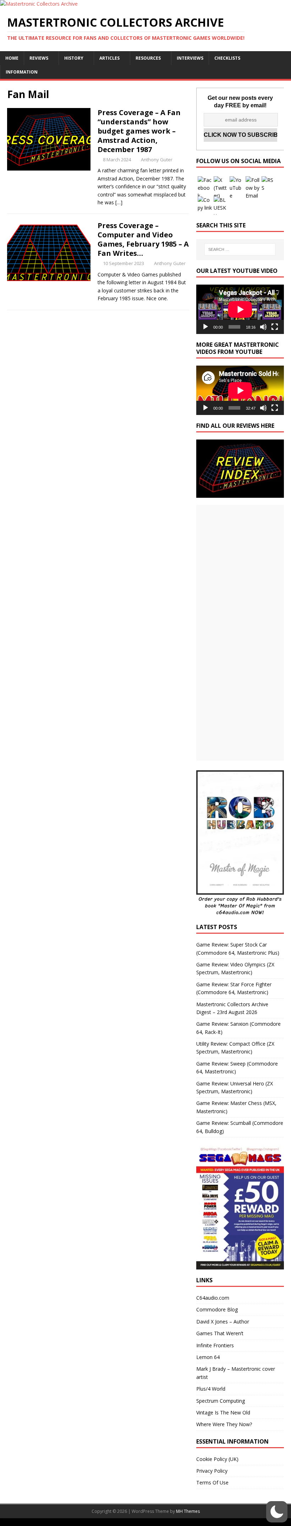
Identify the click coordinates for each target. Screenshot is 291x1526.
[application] (240, 309)
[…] (118, 202)
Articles (109, 58)
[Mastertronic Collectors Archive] (39, 3)
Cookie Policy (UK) (217, 1459)
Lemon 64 (208, 1357)
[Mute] (263, 326)
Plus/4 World (210, 1388)
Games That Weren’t (219, 1333)
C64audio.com (212, 1297)
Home (11, 58)
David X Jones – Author (222, 1321)
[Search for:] (240, 249)
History (73, 58)
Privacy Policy (211, 1470)
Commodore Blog (217, 1309)
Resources (148, 58)
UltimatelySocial (193, 1522)
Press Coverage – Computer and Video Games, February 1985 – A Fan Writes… (143, 239)
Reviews (38, 58)
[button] (276, 1511)
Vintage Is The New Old (223, 1412)
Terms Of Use (212, 1482)
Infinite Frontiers (215, 1345)
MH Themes (188, 1511)
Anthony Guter (156, 159)
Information (22, 72)
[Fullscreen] (274, 326)
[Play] (205, 326)
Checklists (227, 58)
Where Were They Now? (224, 1424)
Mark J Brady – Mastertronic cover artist (235, 1372)
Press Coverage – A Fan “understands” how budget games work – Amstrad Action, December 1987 (139, 131)
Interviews (190, 58)
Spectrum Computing (220, 1400)
